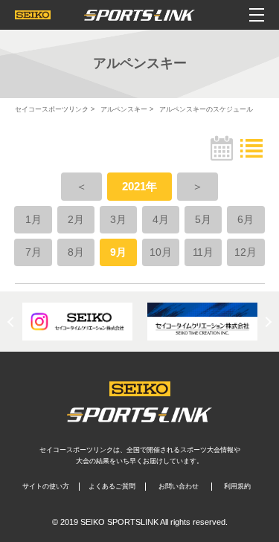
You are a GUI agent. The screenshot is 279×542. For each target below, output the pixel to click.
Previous (12, 321)
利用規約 (237, 486)
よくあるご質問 (112, 486)
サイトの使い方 (45, 486)
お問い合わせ (178, 486)
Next (266, 321)
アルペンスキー (123, 109)
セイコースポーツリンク (52, 109)
